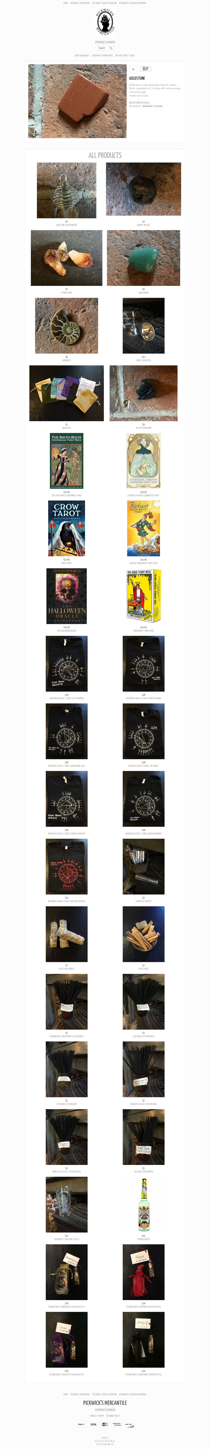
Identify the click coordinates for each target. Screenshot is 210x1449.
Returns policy (113, 1416)
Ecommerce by (105, 1438)
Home (65, 3)
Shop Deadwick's (82, 55)
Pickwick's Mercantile (80, 3)
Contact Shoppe (97, 1416)
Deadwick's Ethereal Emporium (132, 3)
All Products (135, 106)
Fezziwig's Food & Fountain (104, 3)
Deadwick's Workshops (102, 55)
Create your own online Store (105, 1444)
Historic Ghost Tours (125, 55)
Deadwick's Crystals (153, 106)
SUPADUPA (105, 1441)
